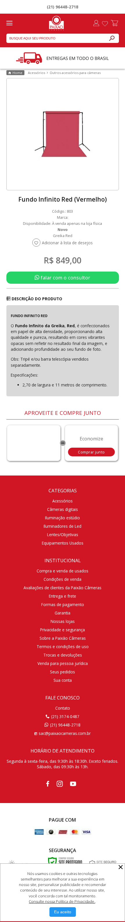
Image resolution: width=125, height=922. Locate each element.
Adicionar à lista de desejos (67, 242)
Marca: (62, 217)
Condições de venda (62, 579)
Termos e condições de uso (63, 646)
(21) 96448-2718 (62, 7)
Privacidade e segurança (62, 629)
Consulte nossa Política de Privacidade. (62, 901)
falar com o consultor (65, 277)
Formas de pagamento (62, 604)
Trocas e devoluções (62, 655)
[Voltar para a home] (56, 22)
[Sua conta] (96, 23)
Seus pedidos (62, 672)
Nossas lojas (63, 621)
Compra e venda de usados (62, 571)
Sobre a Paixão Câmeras (63, 638)
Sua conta (62, 680)
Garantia (62, 613)
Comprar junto (91, 452)
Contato (62, 708)
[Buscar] (111, 38)
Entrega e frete (62, 596)
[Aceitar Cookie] (62, 912)
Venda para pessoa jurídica (63, 663)
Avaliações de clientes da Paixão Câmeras (62, 587)
